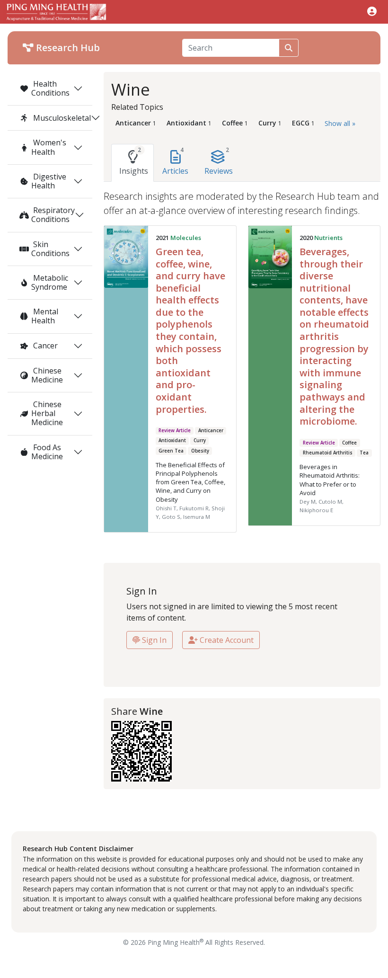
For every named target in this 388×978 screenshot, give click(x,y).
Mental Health (44, 316)
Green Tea (171, 451)
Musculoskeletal (61, 118)
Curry (200, 440)
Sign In (153, 640)
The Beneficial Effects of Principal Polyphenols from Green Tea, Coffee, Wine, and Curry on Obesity (190, 482)
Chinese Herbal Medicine (47, 413)
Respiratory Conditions (53, 214)
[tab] (132, 163)
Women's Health (48, 147)
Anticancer (210, 430)
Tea (364, 453)
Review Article (175, 430)
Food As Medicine (47, 452)
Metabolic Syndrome (49, 282)
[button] (372, 11)
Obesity (200, 451)
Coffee (349, 443)
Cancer (44, 345)
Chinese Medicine (47, 375)
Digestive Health (48, 181)
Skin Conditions (50, 248)
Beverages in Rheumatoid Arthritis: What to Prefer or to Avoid (330, 479)
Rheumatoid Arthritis (328, 453)
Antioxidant (172, 440)
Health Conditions (50, 88)
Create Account (226, 640)
